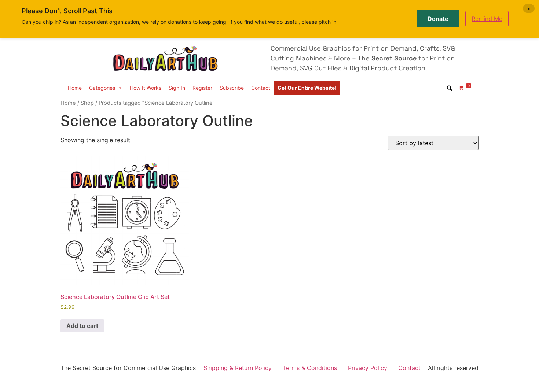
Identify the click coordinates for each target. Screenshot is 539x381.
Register (202, 88)
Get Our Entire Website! (307, 88)
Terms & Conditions (310, 367)
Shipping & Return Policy (237, 367)
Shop (87, 103)
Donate (438, 18)
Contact (260, 88)
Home (75, 88)
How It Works (145, 88)
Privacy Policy (367, 367)
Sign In (177, 88)
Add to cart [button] (82, 325)
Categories (102, 88)
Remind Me (487, 18)
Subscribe (232, 88)
